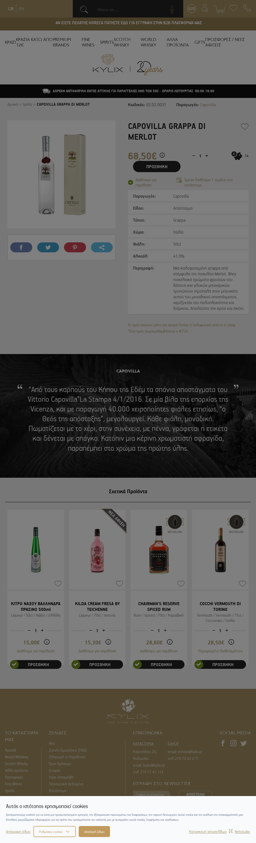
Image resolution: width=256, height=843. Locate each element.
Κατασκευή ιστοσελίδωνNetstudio (219, 831)
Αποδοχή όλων (94, 831)
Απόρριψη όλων (18, 831)
